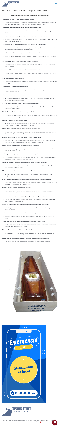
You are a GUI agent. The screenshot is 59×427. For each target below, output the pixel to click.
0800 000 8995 (45, 422)
